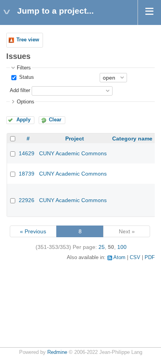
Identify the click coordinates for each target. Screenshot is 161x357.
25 (101, 247)
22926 (26, 200)
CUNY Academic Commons (73, 153)
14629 (26, 153)
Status (26, 77)
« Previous (33, 231)
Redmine (57, 352)
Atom (119, 257)
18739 (26, 174)
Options (25, 102)
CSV (135, 257)
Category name (132, 138)
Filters (24, 68)
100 (122, 247)
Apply (23, 120)
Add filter (20, 90)
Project (74, 138)
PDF (150, 257)
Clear (55, 120)
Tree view (27, 40)
